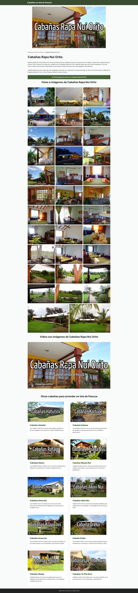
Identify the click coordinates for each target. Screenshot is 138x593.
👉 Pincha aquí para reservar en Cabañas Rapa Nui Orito (69, 77)
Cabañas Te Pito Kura (82, 574)
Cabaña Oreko (79, 538)
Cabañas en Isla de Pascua (39, 2)
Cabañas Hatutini (38, 425)
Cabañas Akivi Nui (81, 500)
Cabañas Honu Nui (38, 500)
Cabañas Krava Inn (38, 538)
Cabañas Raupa (37, 574)
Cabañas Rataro (37, 463)
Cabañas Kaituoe (80, 425)
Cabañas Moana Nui (82, 463)
